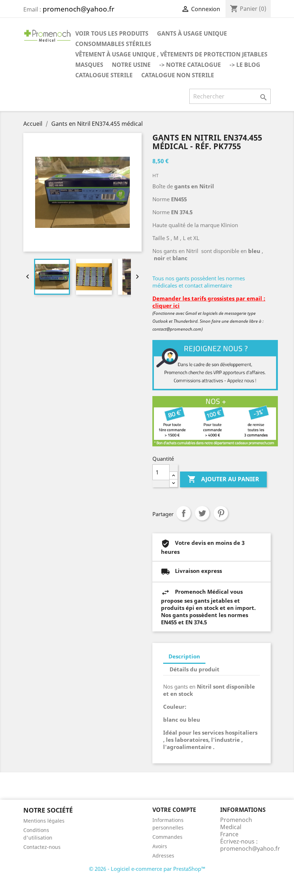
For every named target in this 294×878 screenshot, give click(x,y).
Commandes (167, 836)
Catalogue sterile (104, 75)
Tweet (202, 513)
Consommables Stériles (113, 44)
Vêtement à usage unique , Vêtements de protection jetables (171, 54)
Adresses (163, 855)
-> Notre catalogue (190, 65)
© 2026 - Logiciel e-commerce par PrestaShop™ (147, 868)
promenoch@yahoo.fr (250, 848)
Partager (183, 513)
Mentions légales (44, 820)
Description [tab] (184, 656)
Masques (89, 65)
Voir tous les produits (111, 33)
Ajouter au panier (223, 479)
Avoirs (159, 846)
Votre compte (174, 810)
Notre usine (131, 65)
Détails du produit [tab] (194, 669)
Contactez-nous (42, 846)
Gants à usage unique (192, 33)
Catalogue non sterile (177, 75)
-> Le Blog (244, 65)
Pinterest (221, 513)
